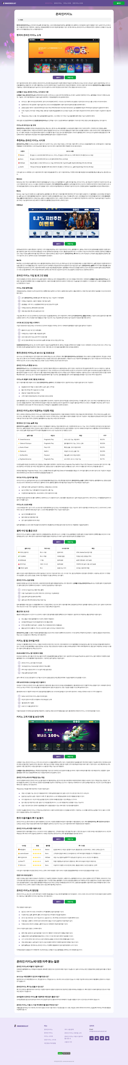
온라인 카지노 (58, 3)
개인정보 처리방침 (50, 1043)
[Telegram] (91, 1038)
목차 (21, 20)
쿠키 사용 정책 (69, 1029)
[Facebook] (97, 1038)
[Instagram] (107, 1038)
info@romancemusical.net (97, 1031)
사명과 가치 (68, 1042)
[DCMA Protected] (64, 1053)
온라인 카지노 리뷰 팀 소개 (73, 1033)
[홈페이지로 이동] (9, 3)
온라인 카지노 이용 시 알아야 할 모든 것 (74, 1037)
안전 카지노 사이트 (78, 3)
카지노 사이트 (67, 3)
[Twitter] (102, 1038)
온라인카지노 (49, 3)
